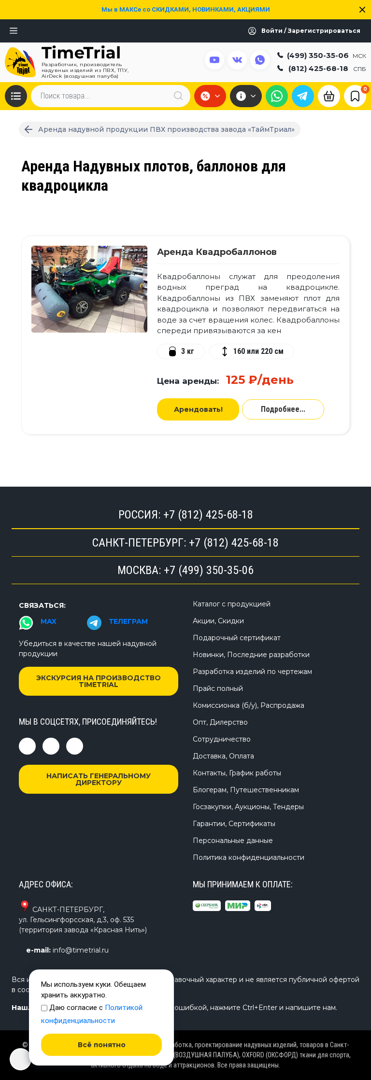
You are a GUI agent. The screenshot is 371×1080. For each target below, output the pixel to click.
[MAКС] (277, 96)
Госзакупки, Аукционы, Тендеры (248, 806)
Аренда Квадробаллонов (217, 252)
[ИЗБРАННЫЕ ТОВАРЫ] (355, 95)
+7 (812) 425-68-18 (208, 514)
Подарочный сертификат (237, 637)
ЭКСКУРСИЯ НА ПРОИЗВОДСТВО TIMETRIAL (98, 681)
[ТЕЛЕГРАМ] (303, 96)
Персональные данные (233, 840)
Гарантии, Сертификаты (234, 823)
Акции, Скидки (218, 621)
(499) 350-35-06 (326, 55)
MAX (49, 621)
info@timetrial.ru (81, 950)
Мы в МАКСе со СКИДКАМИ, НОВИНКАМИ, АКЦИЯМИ (185, 9)
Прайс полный (218, 688)
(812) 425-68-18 (327, 68)
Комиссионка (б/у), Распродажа (248, 705)
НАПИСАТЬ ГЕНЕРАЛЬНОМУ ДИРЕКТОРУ (98, 779)
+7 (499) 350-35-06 (209, 570)
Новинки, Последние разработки (251, 654)
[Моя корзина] (329, 95)
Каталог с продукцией (232, 604)
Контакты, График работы (237, 773)
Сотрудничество (222, 739)
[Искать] (178, 96)
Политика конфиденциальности (248, 857)
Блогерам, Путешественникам (246, 789)
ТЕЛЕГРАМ (128, 621)
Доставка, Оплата (223, 756)
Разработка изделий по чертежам (252, 671)
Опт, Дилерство (220, 722)
